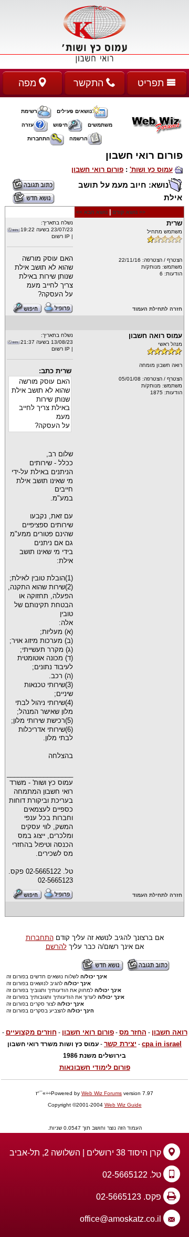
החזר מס (132, 1032)
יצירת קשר (120, 1044)
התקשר (90, 83)
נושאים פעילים (74, 111)
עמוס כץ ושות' (151, 169)
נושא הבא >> (92, 212)
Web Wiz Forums (101, 1093)
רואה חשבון (169, 1032)
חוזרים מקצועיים (31, 1032)
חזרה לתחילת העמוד (157, 309)
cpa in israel (162, 1044)
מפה (28, 83)
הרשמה (78, 138)
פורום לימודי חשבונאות (94, 1067)
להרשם (56, 946)
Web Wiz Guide (123, 1105)
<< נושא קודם (128, 212)
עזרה (28, 125)
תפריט (152, 83)
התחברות (38, 138)
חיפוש (60, 125)
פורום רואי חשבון (97, 169)
